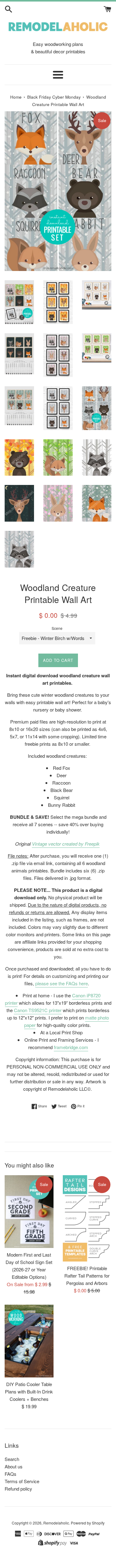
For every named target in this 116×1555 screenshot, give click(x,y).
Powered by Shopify (88, 1522)
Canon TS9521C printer (38, 1010)
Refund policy (18, 1488)
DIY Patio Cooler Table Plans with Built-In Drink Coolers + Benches (29, 1391)
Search (12, 1459)
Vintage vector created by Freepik (66, 843)
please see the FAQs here (61, 983)
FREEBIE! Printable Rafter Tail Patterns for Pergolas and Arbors (87, 1275)
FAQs (10, 1474)
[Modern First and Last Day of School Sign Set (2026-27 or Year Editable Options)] (29, 1211)
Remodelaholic (56, 1522)
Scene (57, 628)
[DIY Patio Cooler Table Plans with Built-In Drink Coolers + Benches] (29, 1341)
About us (14, 1466)
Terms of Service (22, 1481)
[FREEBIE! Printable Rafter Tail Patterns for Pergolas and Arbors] (87, 1218)
